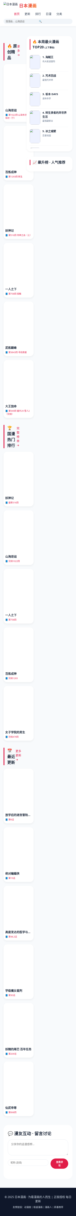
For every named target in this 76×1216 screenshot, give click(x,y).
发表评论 (59, 1163)
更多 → (18, 50)
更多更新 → (18, 755)
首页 (17, 14)
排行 (38, 14)
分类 (59, 14)
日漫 (48, 14)
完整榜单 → (18, 436)
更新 (27, 14)
